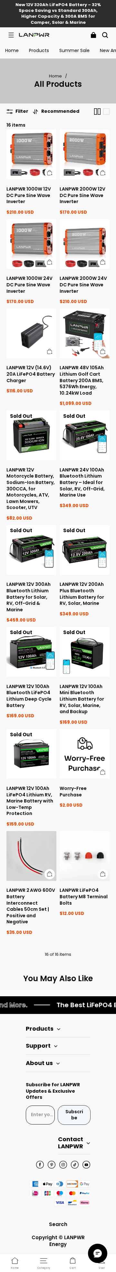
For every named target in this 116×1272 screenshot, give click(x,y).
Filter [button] (21, 111)
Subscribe (74, 1114)
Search (58, 1224)
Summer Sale (74, 50)
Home (12, 50)
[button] (10, 35)
